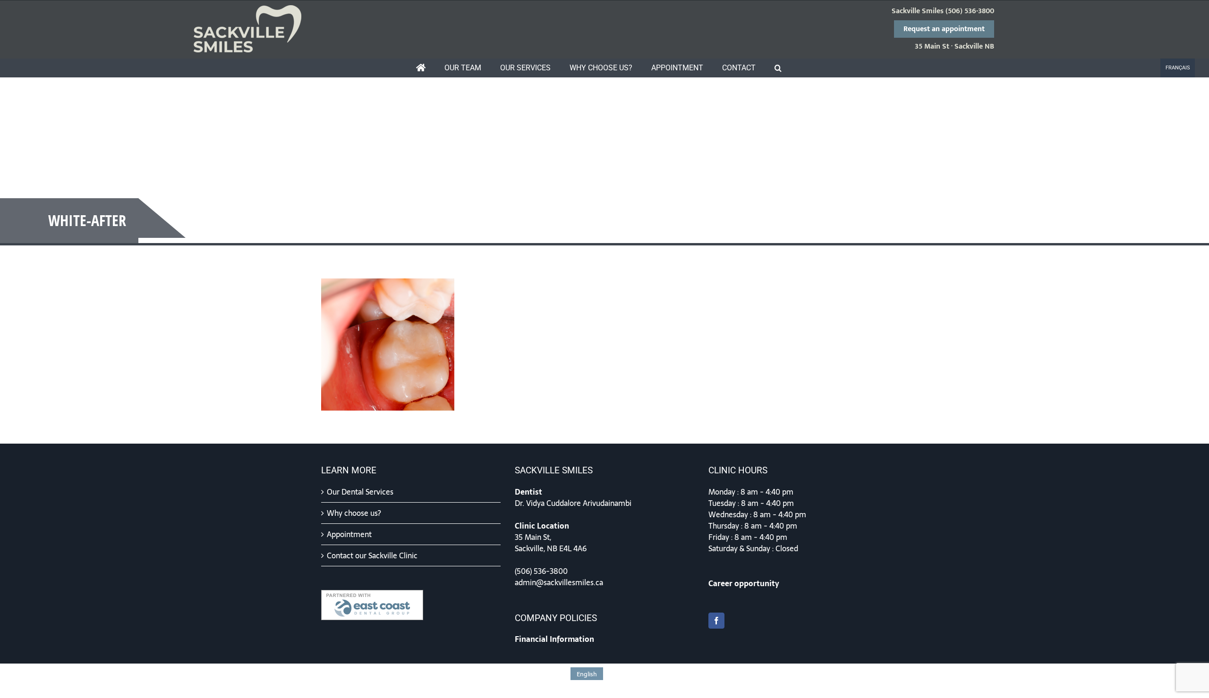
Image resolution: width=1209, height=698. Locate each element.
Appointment (349, 534)
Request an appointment (944, 29)
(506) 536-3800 (969, 11)
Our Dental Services (360, 491)
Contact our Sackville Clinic (372, 555)
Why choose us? (354, 513)
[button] (778, 68)
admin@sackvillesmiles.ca (559, 582)
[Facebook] (716, 621)
